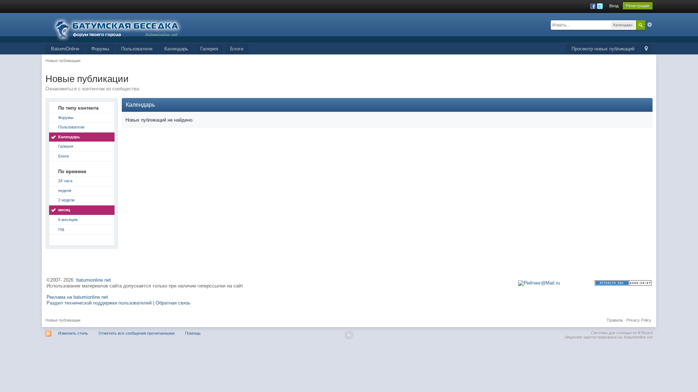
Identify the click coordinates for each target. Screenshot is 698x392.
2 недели (66, 200)
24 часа (65, 181)
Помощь (193, 333)
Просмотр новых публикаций (602, 49)
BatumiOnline (65, 49)
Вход (613, 6)
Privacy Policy (638, 320)
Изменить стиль (73, 333)
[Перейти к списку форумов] (121, 27)
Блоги (236, 49)
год (61, 229)
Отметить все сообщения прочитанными (136, 333)
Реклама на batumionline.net (77, 297)
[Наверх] (349, 335)
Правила (615, 320)
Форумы (100, 49)
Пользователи (136, 49)
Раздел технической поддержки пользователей (99, 303)
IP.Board (645, 333)
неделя (64, 190)
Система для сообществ (614, 333)
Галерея (209, 49)
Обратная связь (173, 303)
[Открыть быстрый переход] (646, 49)
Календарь (176, 49)
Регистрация (637, 6)
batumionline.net (93, 280)
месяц (64, 210)
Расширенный (650, 25)
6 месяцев (67, 219)
